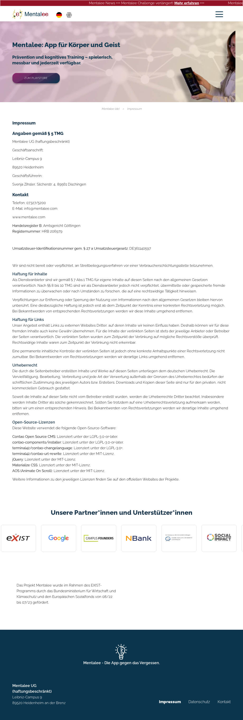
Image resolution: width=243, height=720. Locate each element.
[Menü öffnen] (219, 14)
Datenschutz (199, 702)
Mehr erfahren (166, 3)
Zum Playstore (35, 78)
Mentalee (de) (110, 108)
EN (69, 15)
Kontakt (224, 702)
